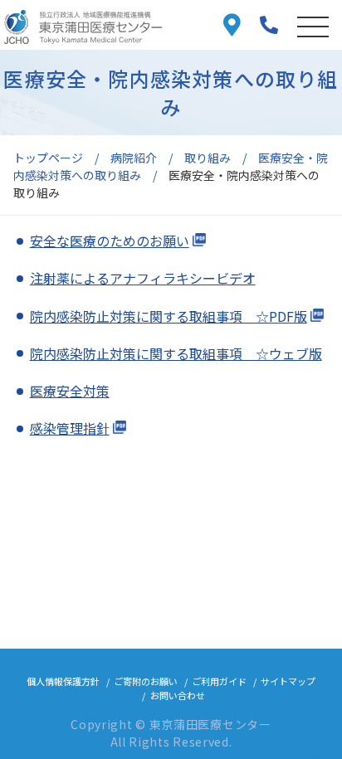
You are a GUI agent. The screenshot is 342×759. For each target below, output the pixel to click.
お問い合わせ (177, 695)
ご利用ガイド (219, 681)
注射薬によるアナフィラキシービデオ (143, 278)
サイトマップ (288, 681)
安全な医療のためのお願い (109, 241)
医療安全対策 (70, 391)
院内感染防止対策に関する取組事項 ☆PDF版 (168, 316)
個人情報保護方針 (63, 681)
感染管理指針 (70, 428)
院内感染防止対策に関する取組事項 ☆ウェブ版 (176, 353)
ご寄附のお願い (146, 681)
